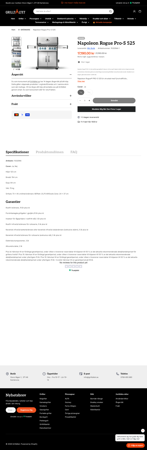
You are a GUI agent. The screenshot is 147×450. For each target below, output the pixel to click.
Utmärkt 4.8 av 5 (122, 3)
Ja (82, 93)
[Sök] (110, 11)
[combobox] (73, 11)
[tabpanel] (73, 210)
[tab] (17, 153)
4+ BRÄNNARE (24, 30)
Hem (13, 30)
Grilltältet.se (35, 81)
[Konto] (134, 11)
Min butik (91, 48)
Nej (90, 93)
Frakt (89, 57)
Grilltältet (16, 444)
